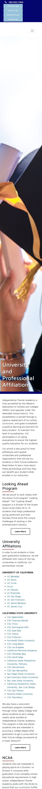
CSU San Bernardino (17, 670)
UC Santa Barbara (16, 603)
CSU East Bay (14, 630)
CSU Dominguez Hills (17, 627)
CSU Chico (12, 623)
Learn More (20, 531)
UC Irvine (11, 583)
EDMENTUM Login (13, 15)
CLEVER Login (13, 19)
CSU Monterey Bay (16, 653)
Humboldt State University (21, 640)
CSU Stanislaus (15, 697)
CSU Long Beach (15, 643)
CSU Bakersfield (15, 617)
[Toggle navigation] (32, 30)
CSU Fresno (12, 633)
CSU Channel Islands (17, 620)
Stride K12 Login (13, 6)
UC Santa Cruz (14, 606)
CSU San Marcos (15, 690)
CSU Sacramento (15, 667)
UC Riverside (13, 593)
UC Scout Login (13, 10)
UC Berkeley (13, 576)
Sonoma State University (20, 694)
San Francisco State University (22, 677)
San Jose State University (20, 680)
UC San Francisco (16, 599)
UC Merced (12, 589)
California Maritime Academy (22, 650)
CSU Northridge (15, 657)
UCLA (10, 586)
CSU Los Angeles (15, 647)
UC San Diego (14, 596)
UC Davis (11, 579)
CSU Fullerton (14, 637)
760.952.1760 (16, 2)
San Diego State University (21, 673)
